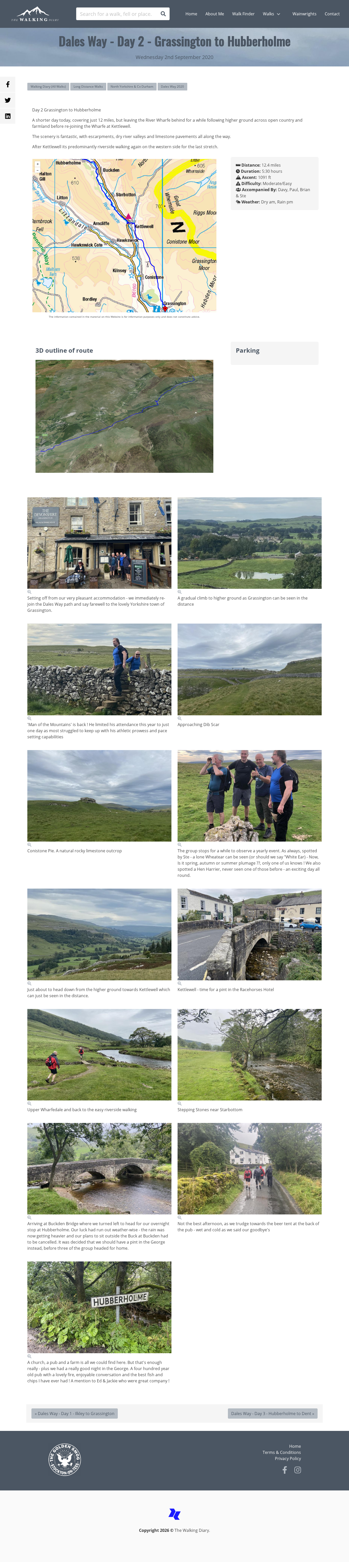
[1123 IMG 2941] (99, 937)
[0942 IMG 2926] (99, 546)
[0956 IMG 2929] (250, 546)
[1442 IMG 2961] (250, 1171)
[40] (250, 798)
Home (295, 1446)
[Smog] (109, 1459)
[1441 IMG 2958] (99, 1310)
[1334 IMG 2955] (250, 1057)
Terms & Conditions (282, 1452)
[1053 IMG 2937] (250, 672)
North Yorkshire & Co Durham (132, 86)
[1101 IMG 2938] (99, 798)
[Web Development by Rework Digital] (174, 1524)
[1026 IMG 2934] (99, 672)
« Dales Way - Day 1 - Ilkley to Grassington (74, 1413)
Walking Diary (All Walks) (48, 86)
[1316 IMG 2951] (99, 1057)
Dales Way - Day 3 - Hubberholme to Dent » (272, 1413)
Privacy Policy (288, 1458)
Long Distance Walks (88, 86)
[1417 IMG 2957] (99, 1171)
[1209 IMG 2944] (250, 937)
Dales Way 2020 (172, 86)
